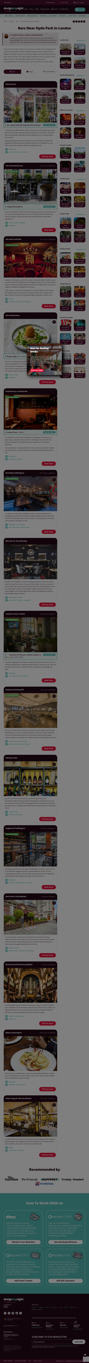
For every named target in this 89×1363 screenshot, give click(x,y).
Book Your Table (37, 370)
